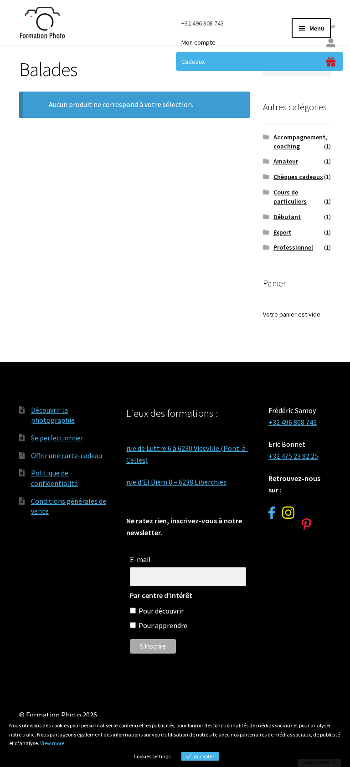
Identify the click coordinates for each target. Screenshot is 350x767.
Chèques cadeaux (298, 177)
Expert (282, 232)
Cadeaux (193, 61)
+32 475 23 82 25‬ (293, 455)
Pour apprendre (163, 625)
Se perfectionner (57, 437)
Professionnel (293, 247)
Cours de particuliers (290, 196)
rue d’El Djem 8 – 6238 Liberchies (176, 481)
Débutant (287, 217)
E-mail (140, 559)
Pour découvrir (161, 610)
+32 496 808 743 (202, 23)
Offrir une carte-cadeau (66, 455)
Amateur (285, 161)
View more (52, 743)
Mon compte (198, 42)
